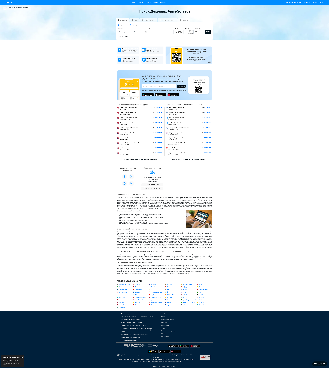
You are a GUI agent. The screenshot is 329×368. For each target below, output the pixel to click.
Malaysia (201, 297)
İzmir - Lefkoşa (176, 107)
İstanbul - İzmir (176, 122)
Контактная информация (168, 331)
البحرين (201, 284)
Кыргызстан (170, 294)
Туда (177, 28)
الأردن (152, 294)
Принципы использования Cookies (131, 337)
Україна (169, 305)
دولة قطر (121, 302)
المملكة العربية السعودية (189, 302)
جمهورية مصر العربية (156, 289)
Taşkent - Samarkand (178, 153)
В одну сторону (124, 25)
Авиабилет (164, 314)
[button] (322, 2)
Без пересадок (124, 36)
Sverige (201, 302)
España (169, 289)
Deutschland (138, 289)
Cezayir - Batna (176, 148)
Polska (201, 300)
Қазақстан (122, 297)
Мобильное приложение (128, 314)
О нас (163, 328)
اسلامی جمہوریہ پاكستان (189, 300)
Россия (169, 302)
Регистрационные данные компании (131, 322)
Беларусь (138, 287)
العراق (120, 294)
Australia (153, 284)
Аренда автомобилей (167, 319)
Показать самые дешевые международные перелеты (189, 159)
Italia (136, 294)
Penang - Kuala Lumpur (179, 127)
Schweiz (169, 287)
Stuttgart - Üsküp (177, 133)
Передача (163, 2)
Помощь (308, 2)
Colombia (201, 287)
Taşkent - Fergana (177, 138)
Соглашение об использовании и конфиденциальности (137, 316)
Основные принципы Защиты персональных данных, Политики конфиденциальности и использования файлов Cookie (137, 329)
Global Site (122, 307)
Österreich (138, 284)
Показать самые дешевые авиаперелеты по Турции (140, 159)
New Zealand (139, 300)
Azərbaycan (170, 284)
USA (184, 305)
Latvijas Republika (156, 297)
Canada (153, 287)
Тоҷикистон (138, 305)
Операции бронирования (293, 2)
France (185, 289)
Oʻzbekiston (202, 305)
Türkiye (153, 305)
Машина (155, 2)
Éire (168, 292)
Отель (163, 316)
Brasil (120, 287)
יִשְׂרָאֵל (184, 292)
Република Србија (156, 302)
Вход (316, 2)
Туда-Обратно (135, 25)
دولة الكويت (202, 294)
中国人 (185, 287)
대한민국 (185, 294)
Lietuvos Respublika (140, 297)
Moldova (169, 297)
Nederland (122, 300)
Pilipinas (169, 300)
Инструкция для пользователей (130, 319)
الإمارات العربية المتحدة (125, 284)
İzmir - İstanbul (176, 117)
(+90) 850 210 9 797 (152, 188)
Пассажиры (199, 28)
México (185, 297)
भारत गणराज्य (202, 292)
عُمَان (152, 300)
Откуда (121, 28)
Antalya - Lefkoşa (177, 112)
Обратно (188, 28)
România (137, 302)
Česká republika (123, 289)
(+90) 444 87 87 (152, 185)
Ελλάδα (137, 292)
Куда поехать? (165, 325)
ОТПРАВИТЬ (181, 86)
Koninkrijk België (187, 284)
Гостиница (140, 2)
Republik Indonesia (156, 292)
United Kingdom (203, 289)
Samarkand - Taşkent (178, 143)
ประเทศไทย (122, 305)
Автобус (148, 2)
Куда (149, 28)
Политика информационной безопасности (133, 325)
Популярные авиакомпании (129, 340)
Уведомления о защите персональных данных (134, 334)
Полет (133, 2)
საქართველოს (123, 292)
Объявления (165, 336)
